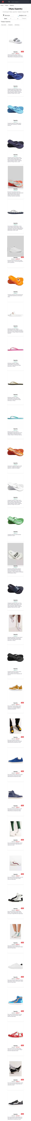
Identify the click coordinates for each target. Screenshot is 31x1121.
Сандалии (10, 24)
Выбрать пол (22, 15)
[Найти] (9, 1)
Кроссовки (3, 24)
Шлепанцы (17, 24)
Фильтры (7, 15)
